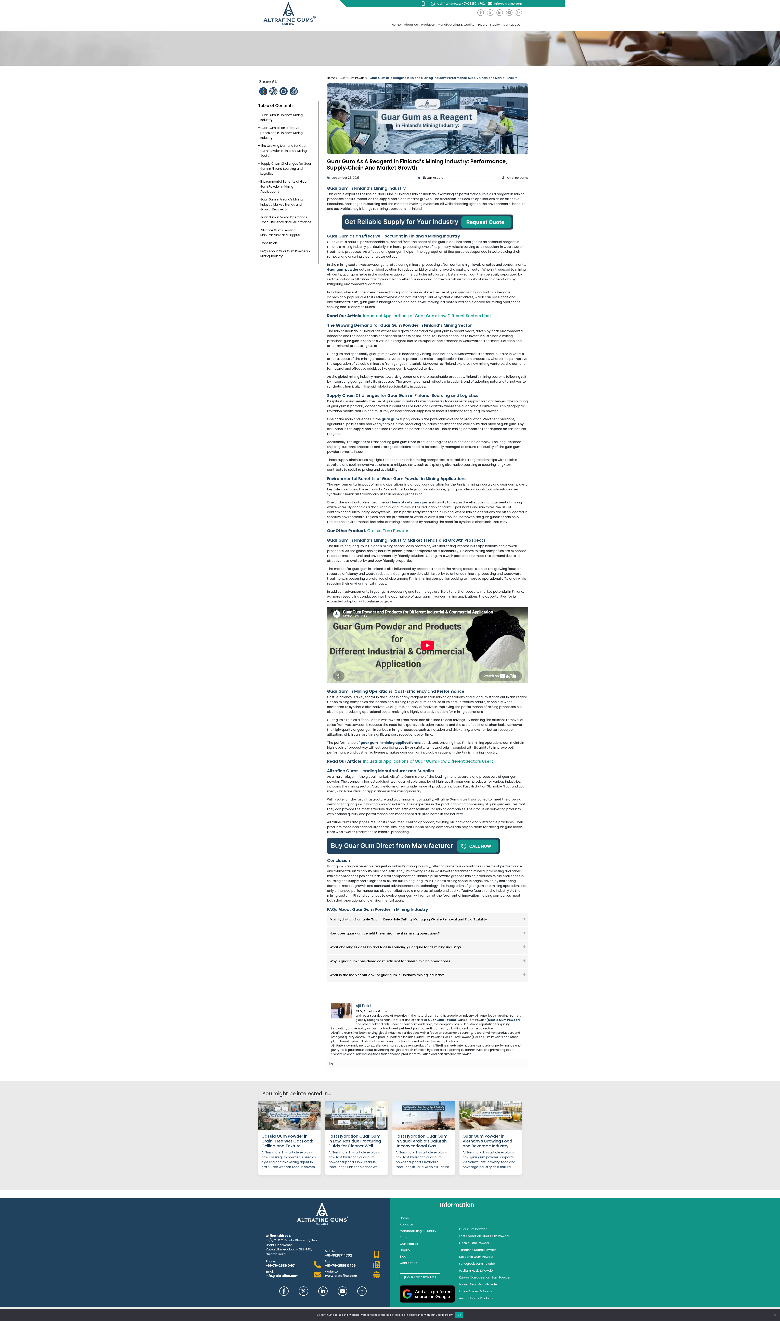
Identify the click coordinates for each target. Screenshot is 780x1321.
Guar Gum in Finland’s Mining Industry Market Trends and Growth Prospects (281, 204)
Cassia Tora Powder (387, 531)
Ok (459, 1314)
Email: (270, 1271)
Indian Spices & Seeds (475, 1291)
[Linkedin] (331, 1064)
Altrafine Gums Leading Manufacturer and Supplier (280, 232)
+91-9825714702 (338, 1255)
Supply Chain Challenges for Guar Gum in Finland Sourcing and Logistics (285, 168)
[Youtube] (509, 12)
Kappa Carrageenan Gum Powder (484, 1277)
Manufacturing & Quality (456, 24)
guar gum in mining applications (389, 742)
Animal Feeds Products (476, 1298)
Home (396, 24)
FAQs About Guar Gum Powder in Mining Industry (285, 253)
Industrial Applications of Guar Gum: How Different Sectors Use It (428, 316)
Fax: (327, 1261)
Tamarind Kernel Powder (477, 1250)
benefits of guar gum (410, 502)
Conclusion (268, 243)
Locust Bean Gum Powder (478, 1284)
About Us (411, 24)
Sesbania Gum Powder (476, 1257)
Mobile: (330, 1251)
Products (428, 24)
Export (482, 24)
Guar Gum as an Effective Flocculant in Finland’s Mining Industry (281, 133)
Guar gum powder (342, 269)
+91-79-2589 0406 (340, 1265)
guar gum (390, 419)
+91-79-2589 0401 (281, 1265)
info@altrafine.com (282, 1275)
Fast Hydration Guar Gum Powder (484, 1236)
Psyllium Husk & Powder (476, 1270)
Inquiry (495, 24)
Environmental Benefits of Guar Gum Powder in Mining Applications (284, 186)
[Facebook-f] (480, 12)
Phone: (271, 1261)
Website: (331, 1271)
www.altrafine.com (341, 1275)
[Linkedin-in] (499, 12)
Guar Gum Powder (353, 78)
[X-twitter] (490, 12)
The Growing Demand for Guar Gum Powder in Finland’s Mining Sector (283, 151)
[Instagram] (519, 12)
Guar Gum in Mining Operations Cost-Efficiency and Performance (285, 219)
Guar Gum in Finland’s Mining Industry (281, 117)
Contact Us (511, 24)
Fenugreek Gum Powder (477, 1263)
